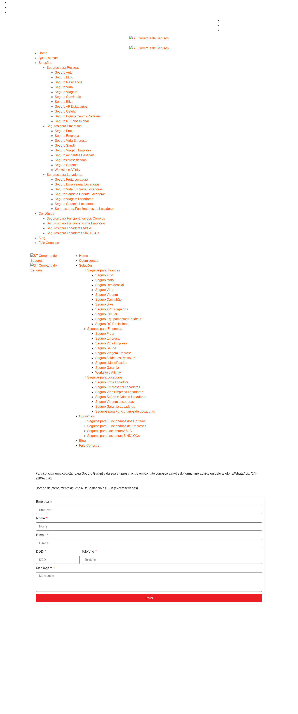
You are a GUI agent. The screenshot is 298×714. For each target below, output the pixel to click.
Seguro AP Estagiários (71, 106)
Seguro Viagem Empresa (73, 150)
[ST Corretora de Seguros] (149, 38)
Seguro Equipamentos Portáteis (78, 116)
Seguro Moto (64, 77)
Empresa (43, 501)
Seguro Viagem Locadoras (74, 199)
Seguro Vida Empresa (71, 140)
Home (43, 53)
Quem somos (48, 58)
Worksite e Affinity (67, 170)
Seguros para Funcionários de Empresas (76, 223)
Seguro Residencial (69, 82)
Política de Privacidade (55, 660)
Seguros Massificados (71, 160)
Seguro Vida (64, 87)
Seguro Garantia (66, 165)
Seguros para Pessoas (63, 67)
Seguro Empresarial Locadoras (77, 184)
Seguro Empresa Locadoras (241, 643)
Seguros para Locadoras (64, 174)
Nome (41, 518)
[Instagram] (9, 7)
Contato (44, 655)
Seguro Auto (64, 72)
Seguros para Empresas (64, 126)
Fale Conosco (49, 242)
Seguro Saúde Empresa (177, 653)
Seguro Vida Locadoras (238, 648)
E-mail (41, 535)
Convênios (46, 213)
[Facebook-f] (9, 12)
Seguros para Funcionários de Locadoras (84, 208)
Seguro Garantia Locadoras (74, 204)
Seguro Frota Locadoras (238, 638)
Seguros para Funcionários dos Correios (76, 218)
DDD (40, 551)
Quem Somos (48, 635)
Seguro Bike (64, 101)
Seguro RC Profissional (72, 121)
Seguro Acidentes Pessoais (74, 155)
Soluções (45, 62)
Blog (42, 238)
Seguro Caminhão (68, 97)
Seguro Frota (64, 131)
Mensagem (44, 568)
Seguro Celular (66, 111)
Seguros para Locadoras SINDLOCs (73, 233)
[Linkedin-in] (9, 2)
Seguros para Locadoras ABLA (69, 228)
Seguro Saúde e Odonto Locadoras (80, 194)
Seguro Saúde (65, 145)
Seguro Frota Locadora (71, 179)
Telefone (88, 551)
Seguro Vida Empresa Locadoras (79, 189)
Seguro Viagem (66, 92)
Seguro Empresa (67, 135)
